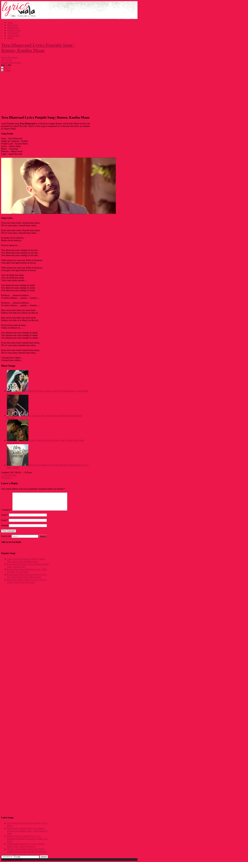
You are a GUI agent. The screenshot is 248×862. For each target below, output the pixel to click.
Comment (6, 510)
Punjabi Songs (13, 30)
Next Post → (7, 477)
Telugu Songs (13, 35)
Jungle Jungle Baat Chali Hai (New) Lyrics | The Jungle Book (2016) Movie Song (27, 575)
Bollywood (12, 25)
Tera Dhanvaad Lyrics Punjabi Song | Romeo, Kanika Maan (38, 47)
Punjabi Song (7, 62)
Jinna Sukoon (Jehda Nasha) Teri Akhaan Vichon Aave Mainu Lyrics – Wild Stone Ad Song (27, 831)
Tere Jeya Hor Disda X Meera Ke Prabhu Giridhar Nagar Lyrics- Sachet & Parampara (27, 850)
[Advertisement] (45, 92)
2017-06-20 (6, 60)
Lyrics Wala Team (9, 57)
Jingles (10, 38)
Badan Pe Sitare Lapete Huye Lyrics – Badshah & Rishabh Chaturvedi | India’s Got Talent (27, 838)
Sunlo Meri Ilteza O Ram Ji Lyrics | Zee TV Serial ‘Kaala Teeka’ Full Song (27, 580)
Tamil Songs (13, 33)
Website (4, 525)
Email (4, 520)
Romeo (17, 62)
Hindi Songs (13, 27)
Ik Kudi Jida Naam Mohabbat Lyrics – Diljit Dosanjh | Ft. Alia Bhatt (27, 570)
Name (4, 515)
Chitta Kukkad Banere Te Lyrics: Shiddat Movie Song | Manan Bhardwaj (25, 845)
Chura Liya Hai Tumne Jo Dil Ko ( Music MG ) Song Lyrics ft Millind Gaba (26, 560)
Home (10, 22)
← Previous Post (8, 475)
